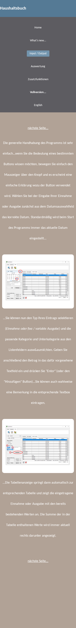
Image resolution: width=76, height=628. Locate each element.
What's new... (38, 40)
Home (38, 27)
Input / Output (38, 53)
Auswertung (38, 66)
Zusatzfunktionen (38, 79)
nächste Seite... (38, 128)
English (38, 105)
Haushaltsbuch (13, 8)
